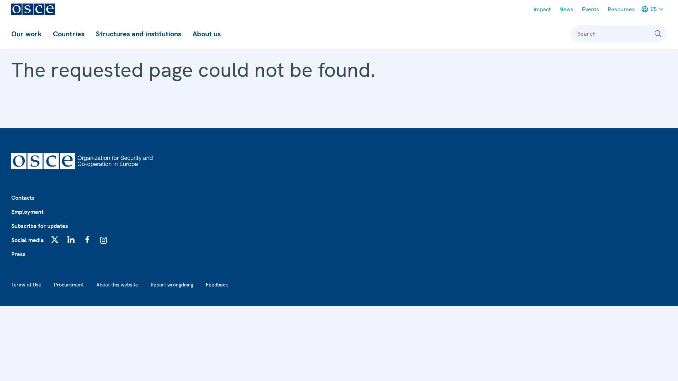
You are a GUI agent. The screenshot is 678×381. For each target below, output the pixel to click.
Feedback (217, 285)
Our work (26, 33)
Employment (27, 212)
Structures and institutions (138, 33)
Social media (27, 240)
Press (18, 254)
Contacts (23, 197)
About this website (117, 285)
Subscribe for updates (39, 226)
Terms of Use (26, 285)
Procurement (69, 285)
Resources (621, 9)
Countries (68, 33)
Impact (542, 9)
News (566, 9)
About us (206, 33)
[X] (54, 239)
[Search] (658, 33)
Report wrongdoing (172, 285)
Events (590, 9)
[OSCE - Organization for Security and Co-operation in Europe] (33, 9)
